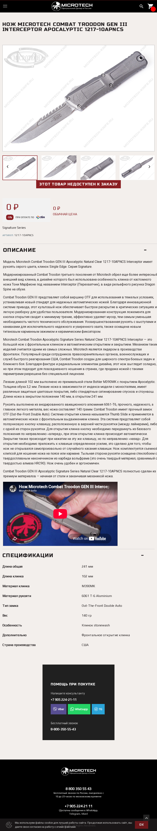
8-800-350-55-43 (63, 729)
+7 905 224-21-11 (64, 700)
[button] (7, 166)
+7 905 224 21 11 (78, 806)
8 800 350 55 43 (78, 788)
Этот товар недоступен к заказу (78, 184)
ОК (141, 825)
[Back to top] (146, 818)
